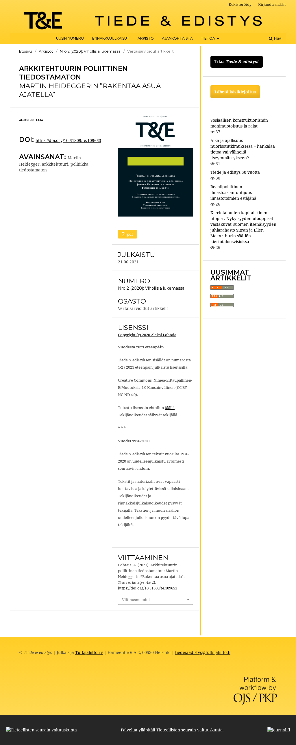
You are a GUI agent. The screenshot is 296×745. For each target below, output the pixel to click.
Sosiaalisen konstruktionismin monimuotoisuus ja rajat (239, 123)
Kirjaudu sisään (272, 4)
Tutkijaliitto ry (89, 652)
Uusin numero (70, 38)
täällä (170, 407)
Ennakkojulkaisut (111, 38)
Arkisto (146, 38)
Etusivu (25, 51)
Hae (277, 38)
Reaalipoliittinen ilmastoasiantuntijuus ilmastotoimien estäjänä (233, 192)
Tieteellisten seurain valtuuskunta (189, 730)
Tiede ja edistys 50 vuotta (235, 172)
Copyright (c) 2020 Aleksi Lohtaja (147, 334)
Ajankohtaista (177, 38)
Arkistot (46, 51)
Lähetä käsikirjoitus (235, 92)
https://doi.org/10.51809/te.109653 (68, 140)
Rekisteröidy (240, 4)
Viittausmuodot (136, 599)
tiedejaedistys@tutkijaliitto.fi (202, 652)
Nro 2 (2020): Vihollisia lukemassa (90, 51)
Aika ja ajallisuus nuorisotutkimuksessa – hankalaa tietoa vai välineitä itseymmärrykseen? (242, 149)
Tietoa (208, 38)
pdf (129, 234)
